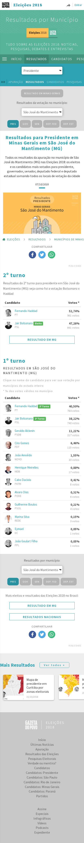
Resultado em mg (42, 339)
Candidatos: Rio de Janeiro (42, 782)
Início (16, 59)
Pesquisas (74, 82)
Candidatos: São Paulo (42, 777)
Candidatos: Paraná (42, 791)
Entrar (78, 5)
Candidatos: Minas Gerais (42, 787)
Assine (42, 809)
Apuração (16, 82)
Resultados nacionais (42, 617)
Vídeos (42, 823)
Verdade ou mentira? (42, 763)
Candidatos (61, 59)
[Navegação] (4, 58)
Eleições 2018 (27, 5)
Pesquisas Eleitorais (42, 759)
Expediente (42, 832)
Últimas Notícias (42, 744)
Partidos (42, 796)
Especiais (42, 814)
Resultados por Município (42, 19)
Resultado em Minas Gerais (42, 93)
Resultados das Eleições (42, 754)
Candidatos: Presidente (42, 773)
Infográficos (42, 818)
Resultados (36, 59)
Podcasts (42, 828)
